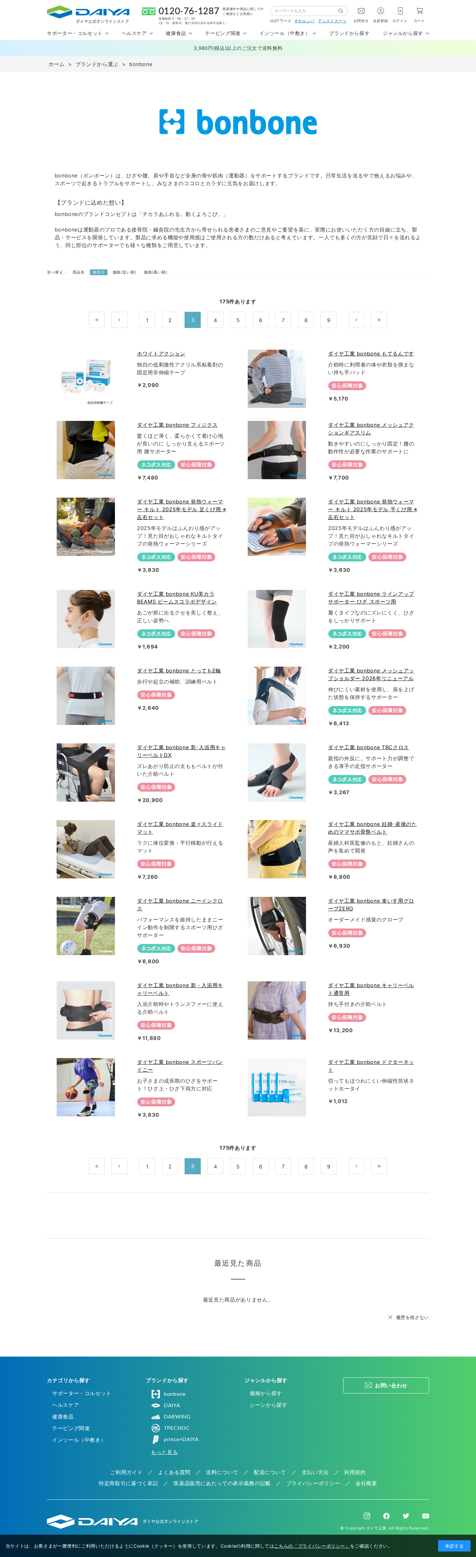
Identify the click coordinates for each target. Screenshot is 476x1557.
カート (419, 20)
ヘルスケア (65, 1405)
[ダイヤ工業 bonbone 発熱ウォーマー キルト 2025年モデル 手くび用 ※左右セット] (278, 527)
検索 (343, 11)
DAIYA (172, 1405)
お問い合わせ (391, 1385)
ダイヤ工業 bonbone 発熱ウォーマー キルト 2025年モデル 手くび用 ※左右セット (372, 509)
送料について (222, 1472)
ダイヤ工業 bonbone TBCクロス (368, 747)
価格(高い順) (155, 272)
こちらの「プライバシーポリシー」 (312, 1546)
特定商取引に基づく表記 (128, 1483)
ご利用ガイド (126, 1472)
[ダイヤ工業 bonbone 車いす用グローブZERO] (278, 926)
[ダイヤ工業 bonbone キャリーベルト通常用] (278, 1010)
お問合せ (361, 20)
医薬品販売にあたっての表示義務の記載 (222, 1483)
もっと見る (164, 1452)
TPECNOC (176, 1428)
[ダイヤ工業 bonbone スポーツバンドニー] (87, 1087)
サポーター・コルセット (81, 1393)
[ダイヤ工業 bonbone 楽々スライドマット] (87, 849)
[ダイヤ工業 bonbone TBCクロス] (278, 772)
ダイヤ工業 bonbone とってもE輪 (179, 670)
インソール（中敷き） (79, 1440)
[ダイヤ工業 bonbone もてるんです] (278, 379)
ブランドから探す (349, 33)
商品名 (79, 272)
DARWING (177, 1416)
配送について (270, 1472)
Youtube (425, 1515)
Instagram (367, 1516)
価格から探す (266, 1393)
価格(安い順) (124, 272)
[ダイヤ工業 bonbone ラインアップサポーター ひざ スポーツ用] (278, 619)
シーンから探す (268, 1405)
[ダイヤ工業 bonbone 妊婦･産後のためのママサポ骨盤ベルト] (278, 849)
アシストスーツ (332, 20)
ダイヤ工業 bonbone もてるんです (371, 353)
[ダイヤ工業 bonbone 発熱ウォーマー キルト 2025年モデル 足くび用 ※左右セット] (87, 527)
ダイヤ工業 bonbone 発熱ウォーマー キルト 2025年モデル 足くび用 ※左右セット (181, 509)
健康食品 (63, 1416)
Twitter (406, 1515)
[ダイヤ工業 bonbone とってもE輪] (87, 696)
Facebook (386, 1516)
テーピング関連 (71, 1428)
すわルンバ (304, 20)
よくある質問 (174, 1472)
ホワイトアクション (161, 353)
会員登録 (380, 20)
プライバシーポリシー (313, 1483)
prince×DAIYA (181, 1439)
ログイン (400, 20)
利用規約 (355, 1472)
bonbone (174, 1394)
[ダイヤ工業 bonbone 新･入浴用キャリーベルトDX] (87, 772)
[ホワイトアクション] (87, 379)
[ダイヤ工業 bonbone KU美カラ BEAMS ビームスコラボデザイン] (87, 619)
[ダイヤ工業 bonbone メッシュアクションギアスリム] (278, 450)
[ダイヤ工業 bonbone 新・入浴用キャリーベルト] (87, 1010)
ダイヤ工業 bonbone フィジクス (177, 425)
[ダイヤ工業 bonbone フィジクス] (87, 450)
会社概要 (366, 1483)
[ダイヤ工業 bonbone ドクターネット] (278, 1087)
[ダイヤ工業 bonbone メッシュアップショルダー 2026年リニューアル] (278, 696)
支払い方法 (315, 1472)
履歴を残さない (412, 1317)
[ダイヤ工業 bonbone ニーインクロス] (87, 926)
